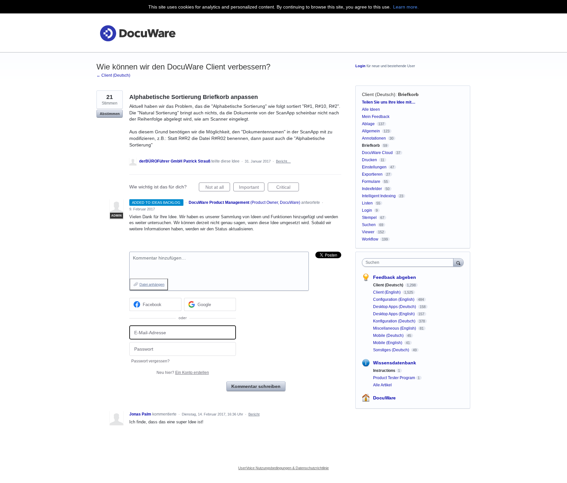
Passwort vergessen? (150, 361)
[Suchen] (458, 262)
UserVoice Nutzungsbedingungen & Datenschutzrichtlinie (283, 468)
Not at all (217, 187)
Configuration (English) (394, 299)
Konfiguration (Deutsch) (394, 321)
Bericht (254, 414)
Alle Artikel (382, 385)
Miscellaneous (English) (395, 328)
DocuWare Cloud (377, 152)
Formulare (371, 181)
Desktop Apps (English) (394, 314)
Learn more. (406, 7)
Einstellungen (374, 167)
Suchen (369, 224)
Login (360, 66)
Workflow (370, 239)
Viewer (368, 232)
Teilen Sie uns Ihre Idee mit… (388, 102)
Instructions (384, 370)
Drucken (369, 160)
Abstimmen (110, 114)
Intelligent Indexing (379, 196)
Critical (287, 187)
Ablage (368, 124)
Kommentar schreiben (256, 386)
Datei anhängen (151, 284)
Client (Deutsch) (378, 94)
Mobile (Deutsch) (389, 335)
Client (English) (387, 292)
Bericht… (283, 161)
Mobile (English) (388, 342)
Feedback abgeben (394, 277)
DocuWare (384, 397)
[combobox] (409, 262)
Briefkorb (408, 94)
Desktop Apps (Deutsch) (395, 306)
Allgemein (371, 131)
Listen (367, 203)
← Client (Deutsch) (113, 75)
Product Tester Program (394, 378)
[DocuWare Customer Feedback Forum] (137, 33)
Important (251, 187)
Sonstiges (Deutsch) (391, 350)
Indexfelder (372, 188)
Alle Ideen (371, 109)
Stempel (369, 217)
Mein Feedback (375, 116)
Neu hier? (183, 372)
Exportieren (372, 174)
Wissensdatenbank (394, 362)
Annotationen (374, 138)
